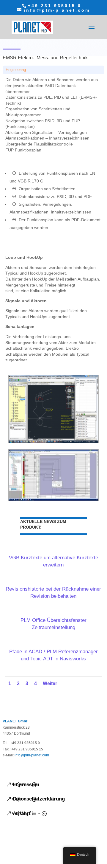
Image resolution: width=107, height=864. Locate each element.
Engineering (16, 69)
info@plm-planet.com (32, 755)
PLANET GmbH (16, 721)
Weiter (50, 683)
